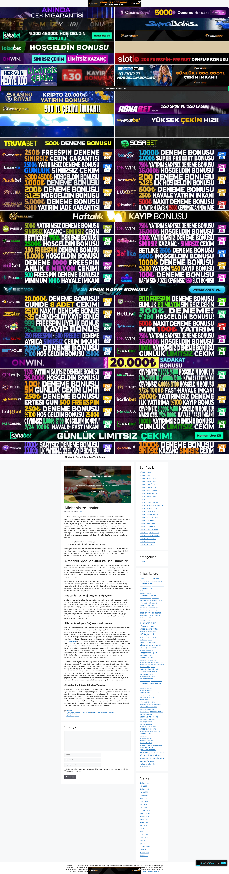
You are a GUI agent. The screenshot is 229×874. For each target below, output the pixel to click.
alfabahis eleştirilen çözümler (146, 617)
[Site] (57, 155)
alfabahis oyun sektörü (146, 674)
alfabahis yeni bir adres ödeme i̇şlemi (148, 726)
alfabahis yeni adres (146, 722)
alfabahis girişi (148, 634)
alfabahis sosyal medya (145, 695)
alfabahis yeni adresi (146, 724)
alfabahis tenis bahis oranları (146, 704)
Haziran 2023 (144, 853)
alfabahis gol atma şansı (158, 637)
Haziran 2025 (144, 789)
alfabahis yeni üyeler (144, 731)
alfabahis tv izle (144, 712)
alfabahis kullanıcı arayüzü (157, 662)
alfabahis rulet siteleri (154, 686)
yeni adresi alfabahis (147, 764)
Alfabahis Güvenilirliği (147, 542)
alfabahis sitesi (145, 692)
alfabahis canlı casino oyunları (149, 610)
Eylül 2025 (143, 786)
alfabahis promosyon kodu (150, 683)
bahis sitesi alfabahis (146, 745)
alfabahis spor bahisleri (147, 697)
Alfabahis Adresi (145, 472)
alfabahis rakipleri (144, 686)
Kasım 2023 (144, 838)
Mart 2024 (143, 825)
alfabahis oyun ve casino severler (147, 676)
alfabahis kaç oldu (146, 658)
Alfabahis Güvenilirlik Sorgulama (151, 505)
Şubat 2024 (144, 828)
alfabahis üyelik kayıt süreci (146, 736)
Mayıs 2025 (144, 792)
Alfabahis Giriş (145, 475)
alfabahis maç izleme (157, 664)
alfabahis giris (148, 622)
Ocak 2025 (143, 798)
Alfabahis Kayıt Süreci (72, 716)
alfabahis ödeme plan (155, 731)
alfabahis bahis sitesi (148, 595)
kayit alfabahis (157, 758)
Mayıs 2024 (144, 819)
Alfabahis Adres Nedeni (148, 493)
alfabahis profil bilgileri (156, 681)
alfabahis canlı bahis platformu (149, 608)
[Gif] (114, 216)
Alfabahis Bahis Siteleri (148, 539)
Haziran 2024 (144, 816)
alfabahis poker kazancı (145, 681)
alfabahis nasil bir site (148, 672)
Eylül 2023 (143, 844)
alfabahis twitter (156, 712)
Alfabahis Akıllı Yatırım (147, 524)
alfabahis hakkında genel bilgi (146, 650)
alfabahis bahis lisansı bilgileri (147, 590)
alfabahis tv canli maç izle (147, 709)
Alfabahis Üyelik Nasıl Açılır (149, 533)
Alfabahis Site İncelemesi (149, 514)
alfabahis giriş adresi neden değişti (148, 631)
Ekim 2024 (143, 804)
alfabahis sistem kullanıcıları (146, 690)
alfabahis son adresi (155, 692)
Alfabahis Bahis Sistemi (148, 496)
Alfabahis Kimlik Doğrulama (149, 511)
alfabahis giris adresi (148, 626)
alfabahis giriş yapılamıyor (146, 637)
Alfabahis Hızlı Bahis (147, 521)
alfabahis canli (156, 600)
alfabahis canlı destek (150, 612)
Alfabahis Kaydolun (147, 545)
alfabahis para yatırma (146, 678)
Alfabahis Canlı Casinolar (149, 530)
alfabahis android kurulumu (158, 586)
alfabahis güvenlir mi (148, 648)
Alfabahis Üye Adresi (147, 527)
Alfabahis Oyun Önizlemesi (149, 484)
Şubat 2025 (144, 795)
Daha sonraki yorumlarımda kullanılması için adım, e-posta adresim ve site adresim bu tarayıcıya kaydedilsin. (97, 770)
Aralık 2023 (144, 834)
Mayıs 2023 (144, 856)
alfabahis (156, 579)
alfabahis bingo (155, 598)
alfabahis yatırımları (97, 712)
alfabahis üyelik (145, 734)
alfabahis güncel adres (148, 642)
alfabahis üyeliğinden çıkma (146, 738)
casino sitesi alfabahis (146, 747)
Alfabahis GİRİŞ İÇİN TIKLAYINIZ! (114, 88)
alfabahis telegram (147, 702)
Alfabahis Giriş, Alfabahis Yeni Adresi (84, 457)
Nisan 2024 (144, 822)
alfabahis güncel (146, 640)
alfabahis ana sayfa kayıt (145, 586)
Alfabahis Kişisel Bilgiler (148, 478)
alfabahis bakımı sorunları (145, 598)
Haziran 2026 (144, 783)
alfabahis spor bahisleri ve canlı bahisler (78, 712)
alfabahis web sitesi (146, 714)
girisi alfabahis (144, 752)
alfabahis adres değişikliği (156, 581)
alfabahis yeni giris (148, 729)
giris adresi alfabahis (148, 750)
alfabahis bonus (144, 600)
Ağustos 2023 (145, 847)
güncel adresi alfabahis (150, 755)
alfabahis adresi (146, 583)
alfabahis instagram (148, 653)
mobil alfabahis (147, 761)
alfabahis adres (144, 581)
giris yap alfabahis (108, 712)
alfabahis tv (157, 704)
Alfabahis (69, 710)
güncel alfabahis (144, 758)
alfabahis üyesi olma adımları (146, 740)
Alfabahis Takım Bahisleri (149, 502)
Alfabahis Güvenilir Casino (149, 508)
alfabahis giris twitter (149, 629)
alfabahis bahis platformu (145, 593)
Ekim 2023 (143, 841)
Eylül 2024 (143, 807)
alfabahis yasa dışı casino (147, 719)
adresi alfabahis (146, 578)
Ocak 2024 (143, 831)
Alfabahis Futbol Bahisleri (149, 518)
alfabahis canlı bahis (147, 605)
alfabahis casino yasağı (154, 615)
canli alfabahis (157, 745)
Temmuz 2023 (145, 850)
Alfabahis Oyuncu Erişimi (148, 487)
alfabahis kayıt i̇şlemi (146, 655)
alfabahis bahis (146, 588)
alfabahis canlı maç (144, 615)
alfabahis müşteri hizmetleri (149, 669)
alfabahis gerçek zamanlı (145, 620)
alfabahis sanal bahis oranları (146, 688)
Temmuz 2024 (145, 813)
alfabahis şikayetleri (146, 743)
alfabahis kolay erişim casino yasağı (148, 660)
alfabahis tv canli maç (148, 707)
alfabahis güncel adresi (150, 645)
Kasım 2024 (144, 801)
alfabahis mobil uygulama (147, 667)
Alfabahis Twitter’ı (71, 714)
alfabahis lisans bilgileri (145, 664)
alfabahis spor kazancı (145, 699)
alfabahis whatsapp (149, 717)
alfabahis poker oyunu (145, 766)
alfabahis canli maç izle (149, 603)
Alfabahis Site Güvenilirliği (149, 490)
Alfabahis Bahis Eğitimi (148, 481)
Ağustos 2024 (145, 810)
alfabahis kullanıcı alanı (145, 662)
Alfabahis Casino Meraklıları (149, 536)
